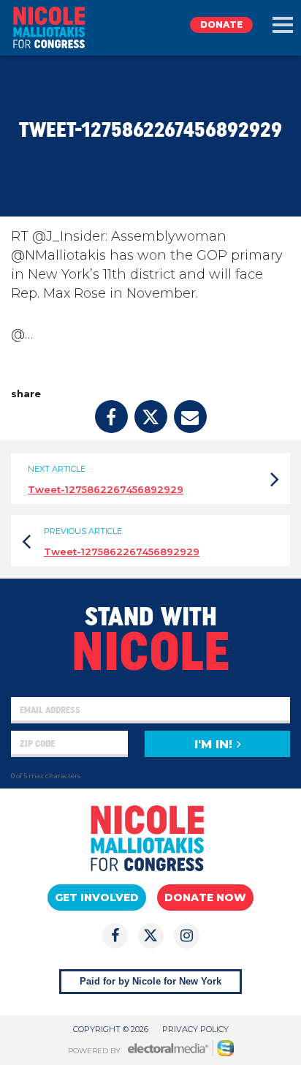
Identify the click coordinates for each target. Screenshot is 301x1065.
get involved (97, 897)
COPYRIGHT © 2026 (110, 1029)
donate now (205, 897)
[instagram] (186, 936)
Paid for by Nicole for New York (150, 981)
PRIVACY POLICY (195, 1029)
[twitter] (150, 416)
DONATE (221, 24)
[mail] (190, 416)
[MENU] (283, 25)
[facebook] (111, 416)
